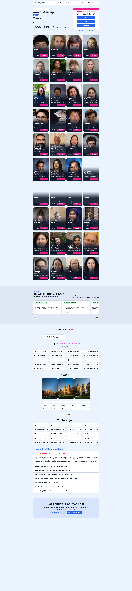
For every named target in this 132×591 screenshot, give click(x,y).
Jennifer (70, 173)
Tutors (34, 6)
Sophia (69, 99)
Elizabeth (54, 49)
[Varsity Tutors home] (40, 3)
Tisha (86, 99)
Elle (68, 74)
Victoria (70, 148)
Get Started (44, 55)
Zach (36, 173)
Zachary (87, 123)
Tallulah (87, 74)
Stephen (37, 74)
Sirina (69, 222)
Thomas (37, 49)
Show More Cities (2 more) (66, 414)
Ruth (69, 49)
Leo (52, 123)
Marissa (37, 222)
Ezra (86, 148)
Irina (86, 49)
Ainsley (36, 99)
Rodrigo (37, 272)
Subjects (62, 2)
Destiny (53, 74)
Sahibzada (88, 173)
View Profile (37, 55)
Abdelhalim (38, 148)
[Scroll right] (97, 317)
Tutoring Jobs (69, 2)
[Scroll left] (35, 317)
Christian (87, 222)
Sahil (52, 99)
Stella (53, 222)
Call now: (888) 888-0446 (89, 2)
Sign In (96, 2)
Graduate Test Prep (39, 6)
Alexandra (54, 272)
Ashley (53, 197)
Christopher (38, 123)
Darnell (53, 148)
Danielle (54, 173)
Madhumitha (72, 247)
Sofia (86, 271)
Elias (69, 197)
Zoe (35, 247)
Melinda (70, 271)
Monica (36, 197)
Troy (69, 123)
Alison (86, 197)
